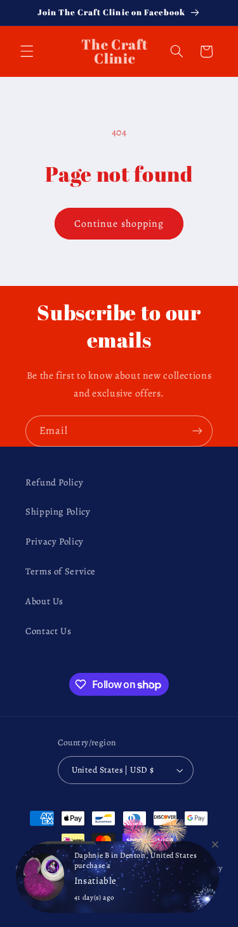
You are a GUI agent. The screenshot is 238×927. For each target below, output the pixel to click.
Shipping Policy (57, 511)
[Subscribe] (197, 431)
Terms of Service (60, 571)
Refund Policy (54, 482)
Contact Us (48, 631)
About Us (44, 601)
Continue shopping (119, 223)
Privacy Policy (54, 541)
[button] (26, 51)
